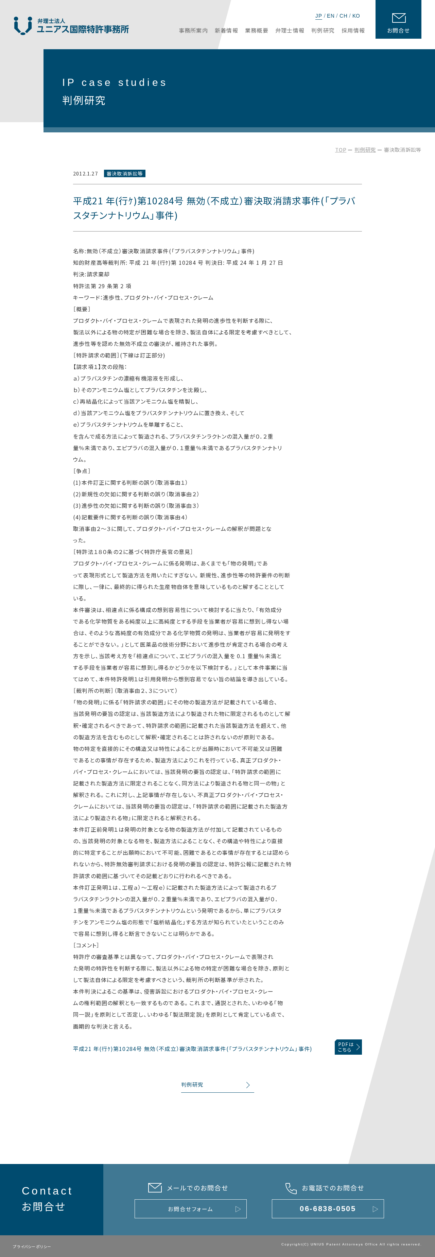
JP (318, 16)
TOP (340, 149)
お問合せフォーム (190, 1209)
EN (331, 16)
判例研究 (365, 149)
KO (356, 16)
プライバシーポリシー (32, 1246)
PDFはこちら (346, 1047)
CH (344, 16)
